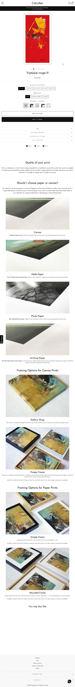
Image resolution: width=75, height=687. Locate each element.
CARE (37, 128)
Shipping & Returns (37, 132)
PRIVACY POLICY (37, 663)
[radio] (21, 88)
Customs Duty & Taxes (37, 136)
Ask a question (37, 140)
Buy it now (37, 119)
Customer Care (37, 674)
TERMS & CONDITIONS (37, 666)
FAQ (38, 660)
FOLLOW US (37, 680)
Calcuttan (37, 3)
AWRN (37, 668)
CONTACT (37, 658)
